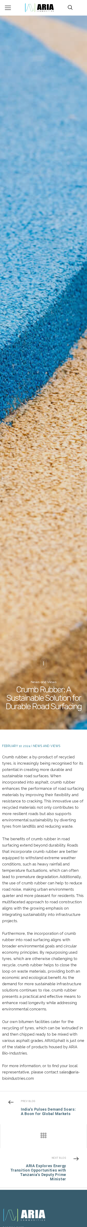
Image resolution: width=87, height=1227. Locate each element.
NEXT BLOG (59, 1157)
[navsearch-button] (68, 8)
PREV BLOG (28, 1101)
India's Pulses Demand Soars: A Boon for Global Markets (48, 1111)
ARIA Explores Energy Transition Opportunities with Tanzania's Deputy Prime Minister (38, 1172)
